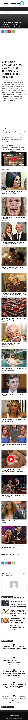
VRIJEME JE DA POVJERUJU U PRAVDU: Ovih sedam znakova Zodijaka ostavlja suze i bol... (14, 698)
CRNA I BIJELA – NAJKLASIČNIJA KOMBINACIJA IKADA (6, 573)
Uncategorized (8, 12)
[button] (2, 9)
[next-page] (5, 633)
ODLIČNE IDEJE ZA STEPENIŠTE (22, 572)
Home (2, 12)
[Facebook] (2, 31)
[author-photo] (14, 588)
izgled (14, 554)
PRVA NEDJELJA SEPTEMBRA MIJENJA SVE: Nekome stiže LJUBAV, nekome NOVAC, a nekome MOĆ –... (14, 686)
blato (7, 554)
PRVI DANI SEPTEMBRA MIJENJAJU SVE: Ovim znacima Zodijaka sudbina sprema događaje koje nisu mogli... (14, 673)
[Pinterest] (9, 31)
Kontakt (15, 714)
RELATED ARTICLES (7, 597)
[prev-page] (2, 633)
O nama (20, 714)
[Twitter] (6, 31)
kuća (18, 554)
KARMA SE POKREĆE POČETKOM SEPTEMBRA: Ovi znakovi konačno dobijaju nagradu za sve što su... (14, 648)
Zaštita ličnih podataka (14, 715)
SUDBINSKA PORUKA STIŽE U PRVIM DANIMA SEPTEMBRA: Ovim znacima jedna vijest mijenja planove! (14, 660)
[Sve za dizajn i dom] (14, 3)
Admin (3, 26)
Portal (10, 652)
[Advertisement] (14, 47)
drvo (10, 554)
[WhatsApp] (13, 31)
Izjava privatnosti (8, 714)
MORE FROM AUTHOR (19, 597)
